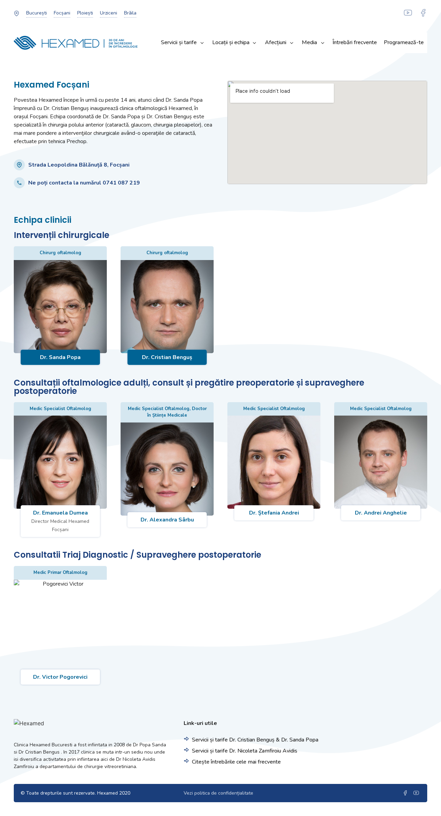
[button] (36, 13)
